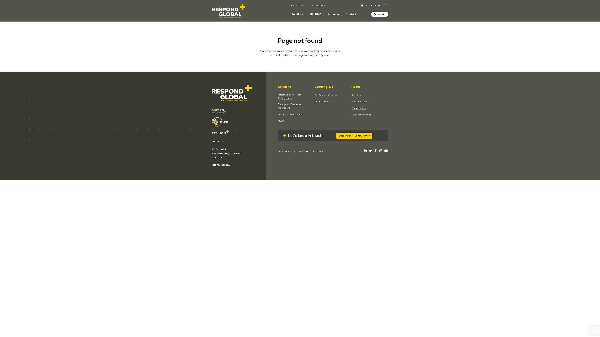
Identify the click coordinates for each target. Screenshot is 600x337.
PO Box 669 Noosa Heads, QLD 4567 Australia (227, 153)
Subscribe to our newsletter (354, 135)
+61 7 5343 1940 (222, 165)
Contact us (218, 141)
